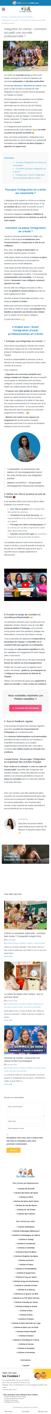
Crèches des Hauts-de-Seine (26, 1193)
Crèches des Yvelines (26, 1214)
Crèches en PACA (26, 1197)
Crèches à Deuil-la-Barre (26, 1252)
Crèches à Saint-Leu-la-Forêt (26, 1327)
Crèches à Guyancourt (26, 1273)
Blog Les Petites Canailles (23, 943)
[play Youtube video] (25, 585)
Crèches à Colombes (26, 1248)
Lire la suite (8, 956)
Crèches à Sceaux (26, 1336)
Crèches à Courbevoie (26, 1244)
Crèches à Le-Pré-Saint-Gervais (26, 1298)
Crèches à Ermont (26, 1260)
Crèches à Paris (26, 1315)
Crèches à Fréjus (26, 1264)
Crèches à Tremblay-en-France (26, 1340)
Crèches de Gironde (26, 1189)
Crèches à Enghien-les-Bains (26, 1256)
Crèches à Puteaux (26, 1319)
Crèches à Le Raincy (26, 1290)
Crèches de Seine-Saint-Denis (26, 1201)
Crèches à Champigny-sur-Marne (26, 1235)
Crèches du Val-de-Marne (26, 1205)
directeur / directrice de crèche (28, 86)
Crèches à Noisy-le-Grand (26, 1306)
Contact (26, 1365)
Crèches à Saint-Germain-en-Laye (26, 1323)
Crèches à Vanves (26, 1344)
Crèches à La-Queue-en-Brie (26, 1294)
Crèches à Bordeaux (26, 1227)
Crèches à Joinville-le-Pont (26, 1285)
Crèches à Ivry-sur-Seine (26, 1277)
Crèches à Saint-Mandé (26, 1331)
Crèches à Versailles (26, 1348)
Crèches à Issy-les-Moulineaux (26, 1281)
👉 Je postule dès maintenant (25, 708)
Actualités (9, 943)
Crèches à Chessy (26, 1239)
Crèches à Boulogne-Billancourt (26, 1231)
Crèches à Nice (26, 1311)
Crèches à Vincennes (26, 1352)
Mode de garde (39, 943)
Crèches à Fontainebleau (26, 1269)
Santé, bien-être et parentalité (30, 1007)
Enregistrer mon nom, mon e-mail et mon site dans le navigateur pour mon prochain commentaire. (25, 1141)
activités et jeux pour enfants (21, 17)
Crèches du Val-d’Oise (26, 1210)
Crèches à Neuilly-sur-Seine (26, 1302)
